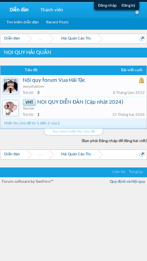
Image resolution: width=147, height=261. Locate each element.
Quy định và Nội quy (127, 182)
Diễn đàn (19, 10)
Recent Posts (57, 22)
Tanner (28, 108)
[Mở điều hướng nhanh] (142, 38)
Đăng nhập (107, 6)
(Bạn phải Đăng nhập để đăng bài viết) (114, 141)
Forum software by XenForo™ (28, 182)
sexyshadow (33, 87)
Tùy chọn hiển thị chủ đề (73, 132)
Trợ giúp (136, 172)
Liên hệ (119, 172)
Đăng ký (128, 6)
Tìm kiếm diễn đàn (23, 22)
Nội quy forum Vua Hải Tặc (54, 80)
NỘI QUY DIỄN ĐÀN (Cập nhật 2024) (80, 102)
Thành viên (51, 10)
